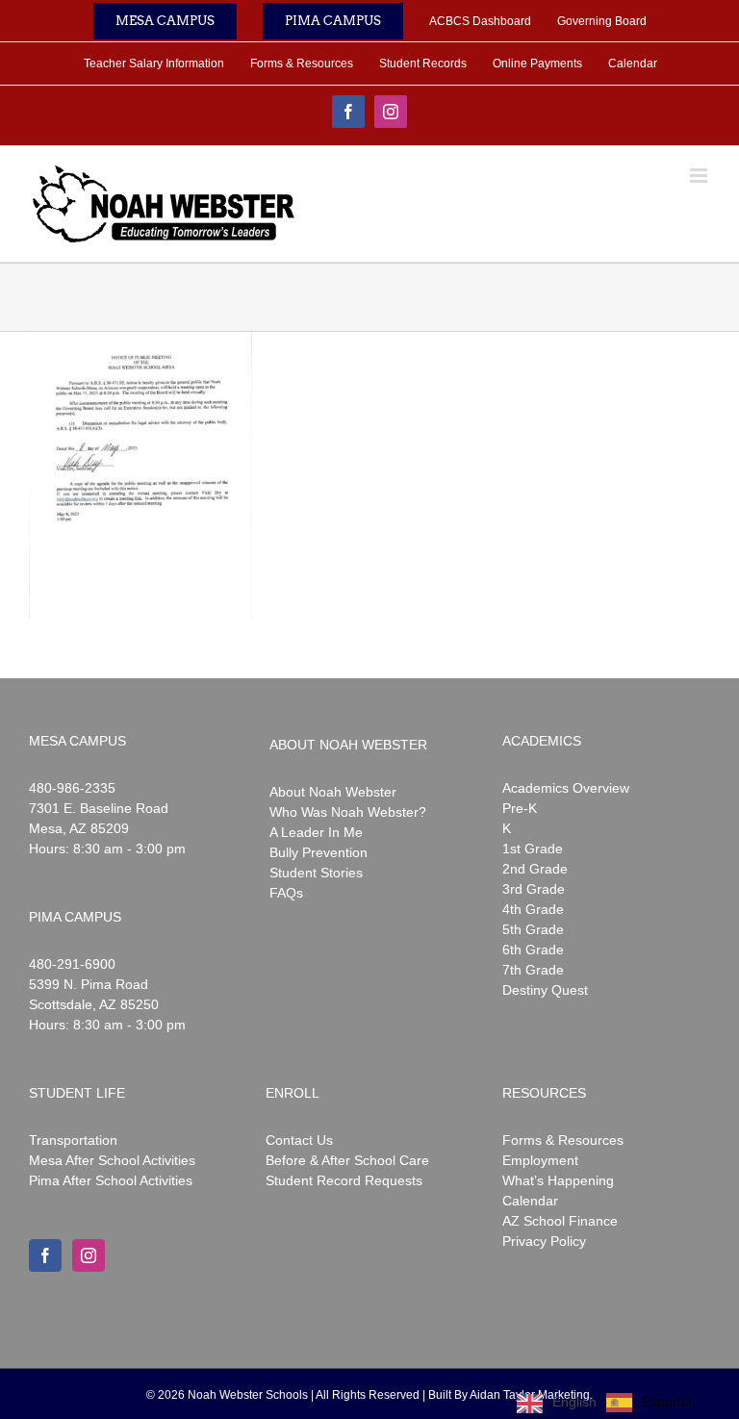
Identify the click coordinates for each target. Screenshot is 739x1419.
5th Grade (533, 929)
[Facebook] (45, 1255)
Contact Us (299, 1140)
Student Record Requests (344, 1180)
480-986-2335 (72, 788)
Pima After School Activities (110, 1180)
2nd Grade (535, 868)
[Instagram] (88, 1255)
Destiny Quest (545, 990)
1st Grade (532, 848)
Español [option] (666, 1401)
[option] (649, 1402)
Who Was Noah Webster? (347, 812)
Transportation (73, 1140)
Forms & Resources (563, 1140)
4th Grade (533, 909)
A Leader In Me (316, 832)
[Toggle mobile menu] (700, 175)
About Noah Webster (332, 791)
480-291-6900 (72, 964)
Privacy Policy (544, 1241)
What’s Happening (558, 1180)
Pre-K (519, 808)
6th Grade (533, 949)
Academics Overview (565, 788)
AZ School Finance (560, 1221)
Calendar (530, 1200)
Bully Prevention (318, 852)
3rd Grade (533, 889)
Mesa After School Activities (112, 1160)
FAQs (286, 892)
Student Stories (316, 872)
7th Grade (533, 969)
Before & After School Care (347, 1160)
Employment (540, 1160)
